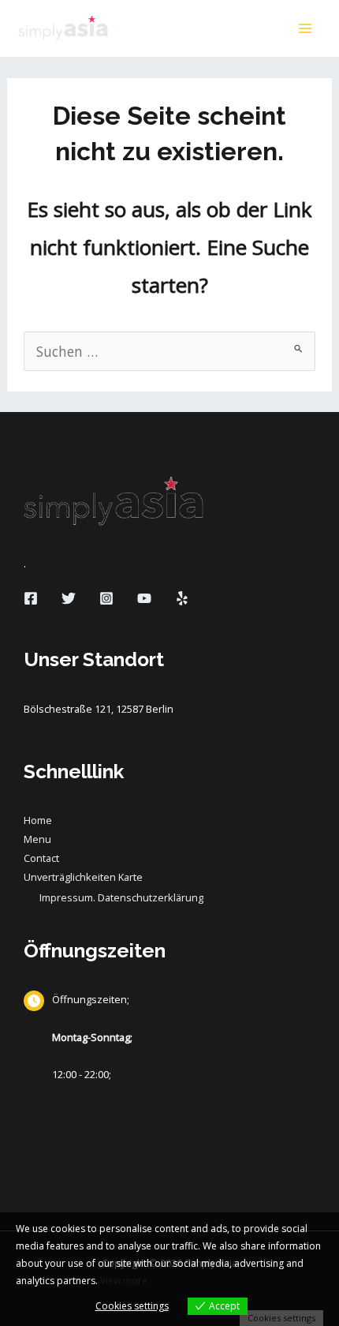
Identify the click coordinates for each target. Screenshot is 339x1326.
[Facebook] (31, 598)
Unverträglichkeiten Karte (83, 877)
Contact (41, 858)
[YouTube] (144, 598)
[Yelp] (182, 598)
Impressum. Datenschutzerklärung (121, 897)
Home (38, 820)
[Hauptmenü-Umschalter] (305, 28)
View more (123, 1280)
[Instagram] (106, 598)
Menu (37, 839)
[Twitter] (68, 598)
